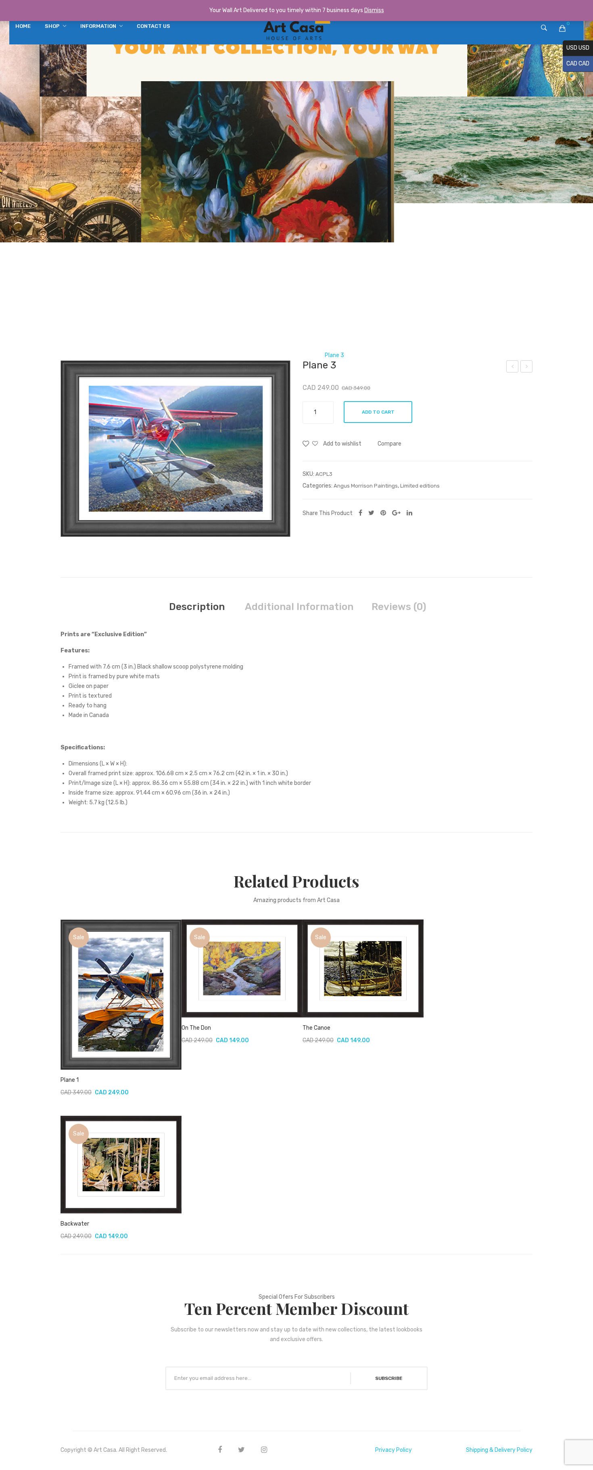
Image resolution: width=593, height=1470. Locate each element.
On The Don (196, 1027)
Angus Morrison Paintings (366, 486)
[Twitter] (371, 512)
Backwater (75, 1223)
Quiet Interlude (512, 367)
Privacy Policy (393, 1450)
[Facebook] (360, 512)
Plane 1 (70, 1080)
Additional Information (299, 607)
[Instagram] (264, 1449)
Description (197, 607)
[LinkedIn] (409, 512)
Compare (389, 443)
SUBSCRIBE (389, 1378)
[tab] (197, 607)
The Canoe (316, 1027)
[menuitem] (23, 26)
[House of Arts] (296, 28)
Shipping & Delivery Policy (499, 1450)
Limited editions (294, 355)
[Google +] (396, 512)
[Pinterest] (383, 512)
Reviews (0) (399, 607)
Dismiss (374, 10)
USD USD (576, 47)
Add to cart (378, 412)
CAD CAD (576, 63)
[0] (562, 28)
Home (256, 355)
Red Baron (527, 367)
